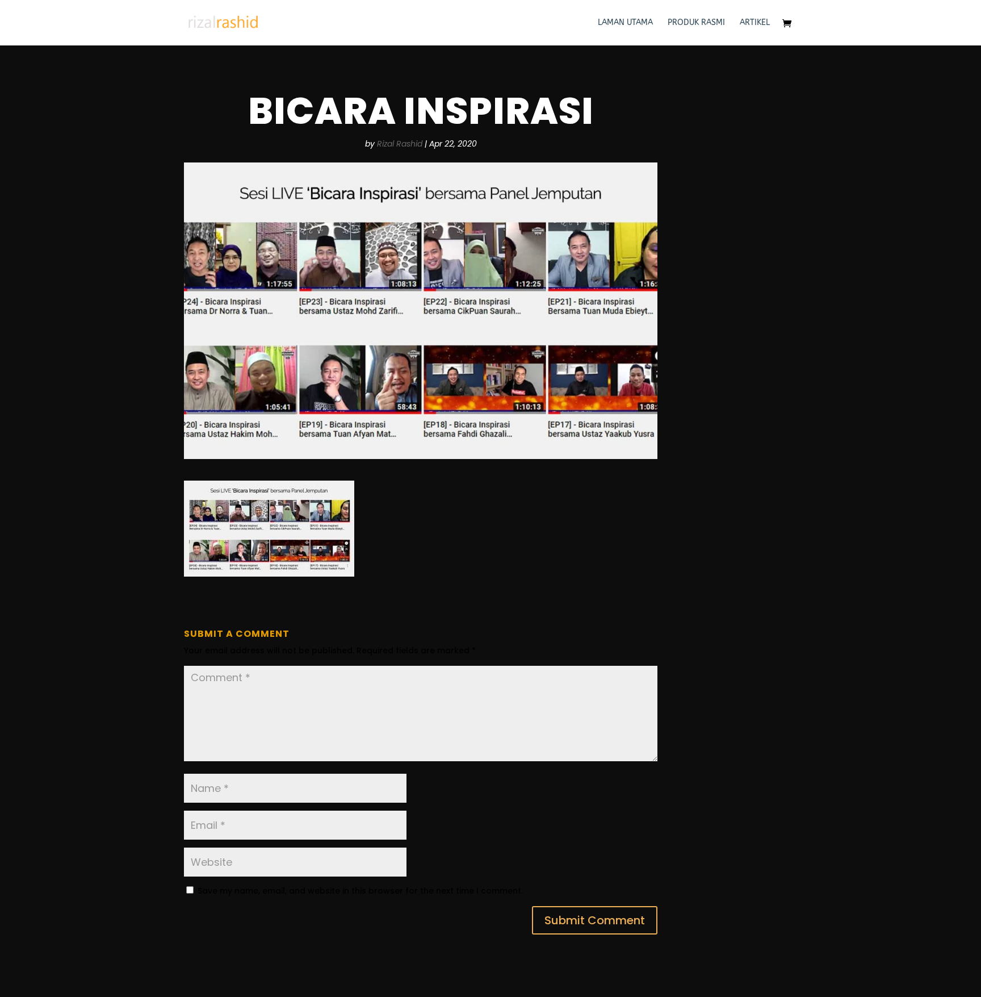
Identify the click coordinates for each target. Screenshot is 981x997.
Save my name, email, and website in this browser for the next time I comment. (360, 890)
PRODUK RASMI (696, 23)
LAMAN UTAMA (625, 23)
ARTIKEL (755, 23)
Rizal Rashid (399, 143)
